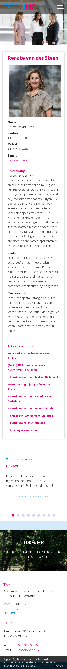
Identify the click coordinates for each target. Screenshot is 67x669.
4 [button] (30, 518)
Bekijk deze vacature (33, 496)
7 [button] (46, 518)
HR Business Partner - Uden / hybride (30, 408)
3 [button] (25, 518)
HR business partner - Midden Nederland (33, 377)
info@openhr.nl (29, 650)
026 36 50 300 (28, 645)
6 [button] (40, 518)
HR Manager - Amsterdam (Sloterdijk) (31, 415)
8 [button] (51, 518)
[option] (33, 482)
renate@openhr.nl (19, 160)
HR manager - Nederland (23, 430)
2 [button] (20, 518)
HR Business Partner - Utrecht (26, 423)
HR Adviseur (16, 466)
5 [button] (35, 518)
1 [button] (15, 518)
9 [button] (56, 518)
